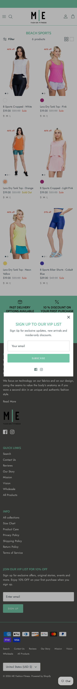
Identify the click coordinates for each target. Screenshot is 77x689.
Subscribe (38, 358)
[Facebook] (35, 369)
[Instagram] (41, 369)
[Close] (68, 317)
